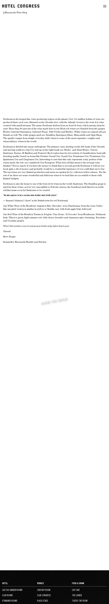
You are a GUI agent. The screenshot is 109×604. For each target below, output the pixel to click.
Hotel (5, 583)
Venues (40, 583)
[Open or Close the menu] (105, 8)
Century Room (43, 590)
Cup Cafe (76, 590)
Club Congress (44, 595)
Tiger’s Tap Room (79, 601)
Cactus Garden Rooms (12, 590)
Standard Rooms (9, 601)
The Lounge (77, 595)
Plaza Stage (42, 601)
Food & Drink (78, 583)
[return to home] (20, 10)
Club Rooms (7, 595)
